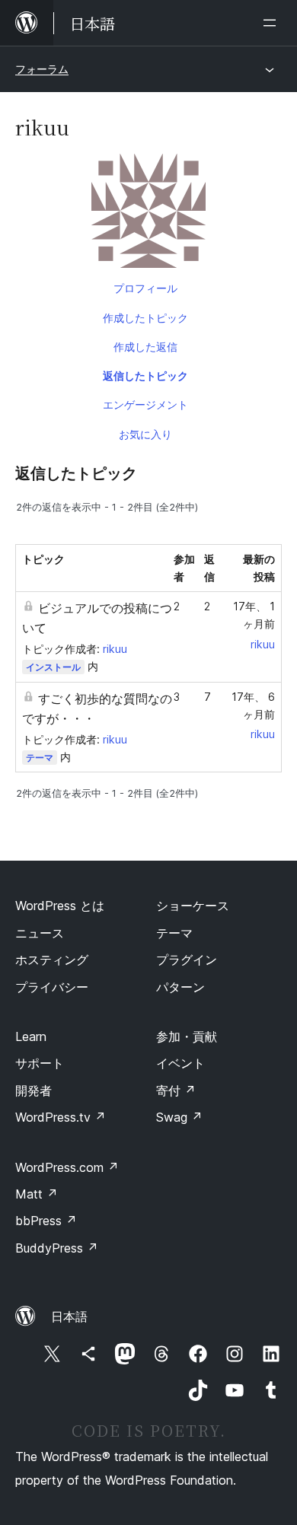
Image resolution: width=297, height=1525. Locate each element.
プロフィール (145, 288)
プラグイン (186, 959)
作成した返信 (145, 346)
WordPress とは (59, 905)
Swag (179, 1117)
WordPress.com (67, 1167)
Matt (36, 1194)
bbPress (46, 1220)
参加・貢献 (186, 1036)
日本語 (69, 1316)
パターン (180, 987)
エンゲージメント (145, 404)
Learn (30, 1036)
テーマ (39, 757)
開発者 (33, 1090)
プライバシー (51, 987)
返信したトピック (145, 375)
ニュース (39, 933)
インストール (53, 667)
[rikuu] (148, 214)
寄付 (176, 1090)
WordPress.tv (60, 1117)
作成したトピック (145, 317)
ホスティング (51, 959)
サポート (39, 1063)
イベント (180, 1063)
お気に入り (145, 434)
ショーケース (192, 905)
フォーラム (42, 68)
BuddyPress (56, 1248)
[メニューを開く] (272, 23)
